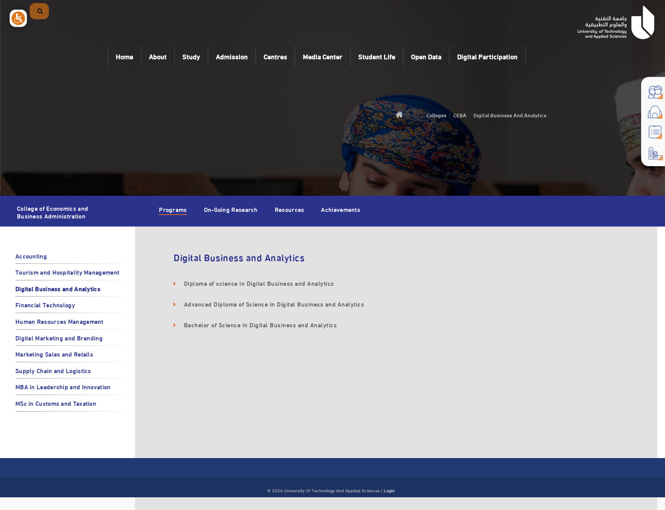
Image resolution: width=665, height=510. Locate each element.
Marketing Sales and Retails (54, 353)
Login (389, 490)
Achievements (340, 209)
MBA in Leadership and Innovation (63, 386)
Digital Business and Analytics (57, 288)
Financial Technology (45, 304)
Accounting (31, 255)
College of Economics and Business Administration (52, 210)
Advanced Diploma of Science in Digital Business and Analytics (274, 303)
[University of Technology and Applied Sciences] (616, 22)
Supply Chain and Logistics (53, 370)
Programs (173, 209)
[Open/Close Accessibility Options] (18, 18)
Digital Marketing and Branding (59, 337)
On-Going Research (231, 209)
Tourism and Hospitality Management (67, 271)
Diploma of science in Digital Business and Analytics (259, 282)
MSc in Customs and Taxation (55, 402)
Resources (289, 209)
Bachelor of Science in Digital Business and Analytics (260, 324)
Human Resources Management (59, 321)
